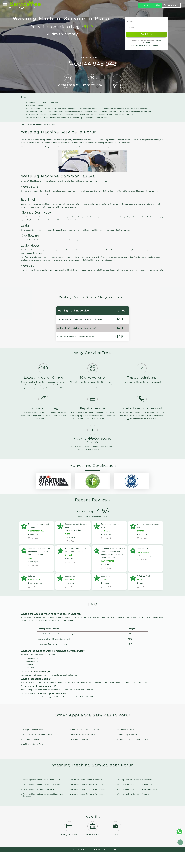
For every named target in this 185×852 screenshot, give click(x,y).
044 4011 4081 (173, 5)
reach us (111, 385)
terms (159, 40)
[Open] (5, 4)
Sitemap (112, 849)
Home (23, 125)
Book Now (146, 34)
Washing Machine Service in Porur (42, 125)
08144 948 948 (95, 64)
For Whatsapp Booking (150, 5)
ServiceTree (88, 849)
